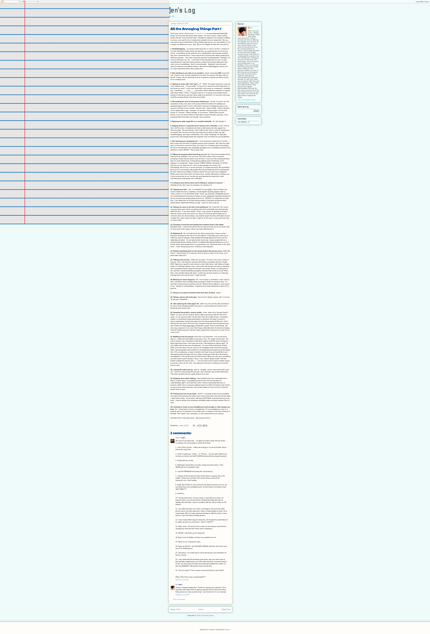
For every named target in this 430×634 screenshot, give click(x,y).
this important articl (200, 33)
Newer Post (175, 609)
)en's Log (182, 10)
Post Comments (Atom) (205, 615)
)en (176, 584)
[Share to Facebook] (204, 425)
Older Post (225, 609)
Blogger (227, 629)
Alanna (178, 438)
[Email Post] (193, 425)
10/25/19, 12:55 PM (182, 595)
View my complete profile (246, 100)
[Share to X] (202, 425)
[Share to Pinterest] (206, 425)
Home (200, 609)
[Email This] (198, 425)
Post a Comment (179, 599)
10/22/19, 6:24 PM (181, 580)
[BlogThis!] (200, 425)
